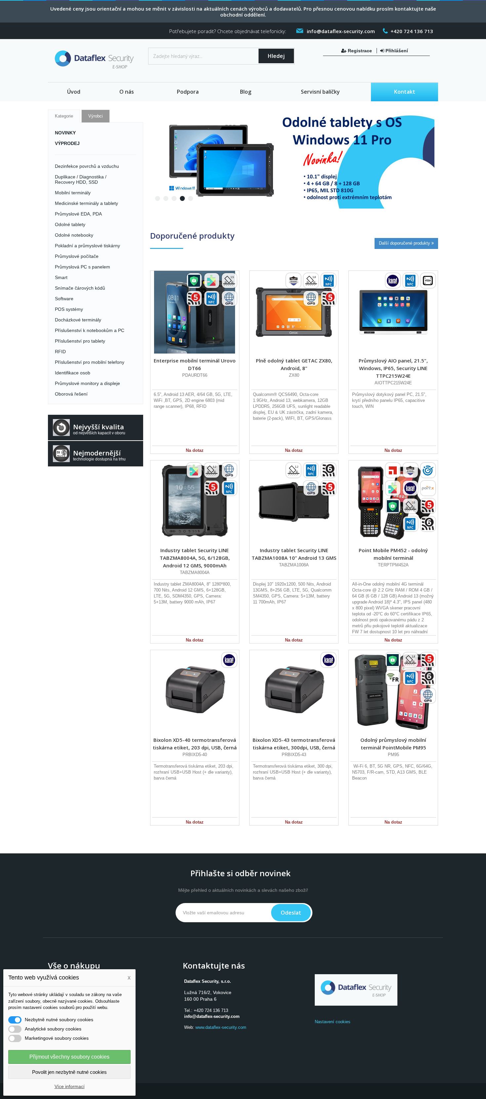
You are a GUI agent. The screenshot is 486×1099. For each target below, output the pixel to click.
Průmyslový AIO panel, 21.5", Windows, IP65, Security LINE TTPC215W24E (393, 368)
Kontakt (404, 91)
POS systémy (69, 309)
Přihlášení (396, 50)
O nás (126, 91)
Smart (61, 277)
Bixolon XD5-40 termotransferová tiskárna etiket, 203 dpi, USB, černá (195, 744)
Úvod (73, 91)
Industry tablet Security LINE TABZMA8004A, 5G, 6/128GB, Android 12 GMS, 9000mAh (195, 558)
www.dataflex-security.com (220, 1027)
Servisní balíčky (320, 91)
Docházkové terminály (78, 319)
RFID (60, 351)
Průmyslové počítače (77, 256)
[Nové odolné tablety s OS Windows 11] (292, 159)
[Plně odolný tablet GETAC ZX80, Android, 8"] (294, 312)
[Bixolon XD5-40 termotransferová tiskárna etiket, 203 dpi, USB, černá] (194, 691)
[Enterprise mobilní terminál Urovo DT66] (194, 312)
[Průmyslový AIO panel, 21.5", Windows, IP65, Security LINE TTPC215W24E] (393, 312)
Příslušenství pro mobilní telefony (89, 362)
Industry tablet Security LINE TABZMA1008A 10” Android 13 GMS (294, 554)
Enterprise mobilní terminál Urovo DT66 (195, 364)
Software (64, 298)
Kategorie (64, 116)
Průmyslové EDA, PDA (78, 213)
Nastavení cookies (332, 1021)
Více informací (70, 1086)
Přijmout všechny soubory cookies (69, 1057)
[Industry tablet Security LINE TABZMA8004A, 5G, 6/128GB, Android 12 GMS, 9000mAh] (194, 501)
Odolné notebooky (74, 235)
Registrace (359, 50)
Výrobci (95, 116)
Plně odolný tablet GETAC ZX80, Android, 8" (294, 364)
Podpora (188, 91)
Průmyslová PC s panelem (82, 266)
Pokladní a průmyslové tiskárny (87, 245)
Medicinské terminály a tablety (86, 203)
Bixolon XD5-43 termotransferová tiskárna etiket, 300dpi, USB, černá (294, 744)
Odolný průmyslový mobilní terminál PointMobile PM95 (393, 744)
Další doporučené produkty (405, 243)
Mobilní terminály (73, 192)
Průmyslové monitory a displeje (87, 383)
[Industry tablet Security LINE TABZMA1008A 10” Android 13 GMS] (294, 501)
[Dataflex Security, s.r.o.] (95, 61)
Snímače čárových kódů (80, 288)
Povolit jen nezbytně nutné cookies (69, 1072)
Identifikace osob (72, 372)
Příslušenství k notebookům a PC (89, 330)
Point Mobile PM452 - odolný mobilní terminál (393, 554)
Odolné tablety (70, 224)
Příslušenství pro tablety (80, 341)
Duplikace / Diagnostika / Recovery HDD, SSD (80, 179)
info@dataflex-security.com (212, 1016)
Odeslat (291, 912)
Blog (245, 91)
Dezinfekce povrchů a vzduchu (87, 166)
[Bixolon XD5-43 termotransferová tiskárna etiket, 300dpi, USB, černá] (294, 691)
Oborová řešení (71, 394)
